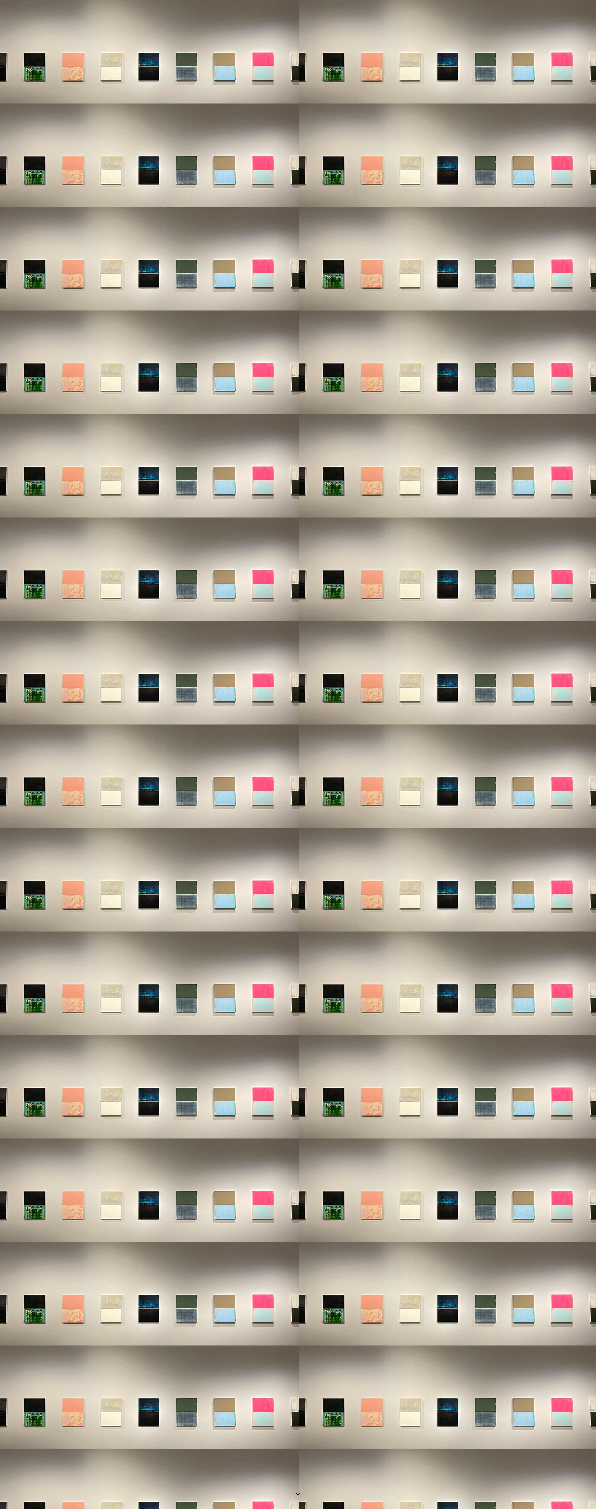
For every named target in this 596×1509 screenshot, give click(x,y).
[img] (298, 754)
